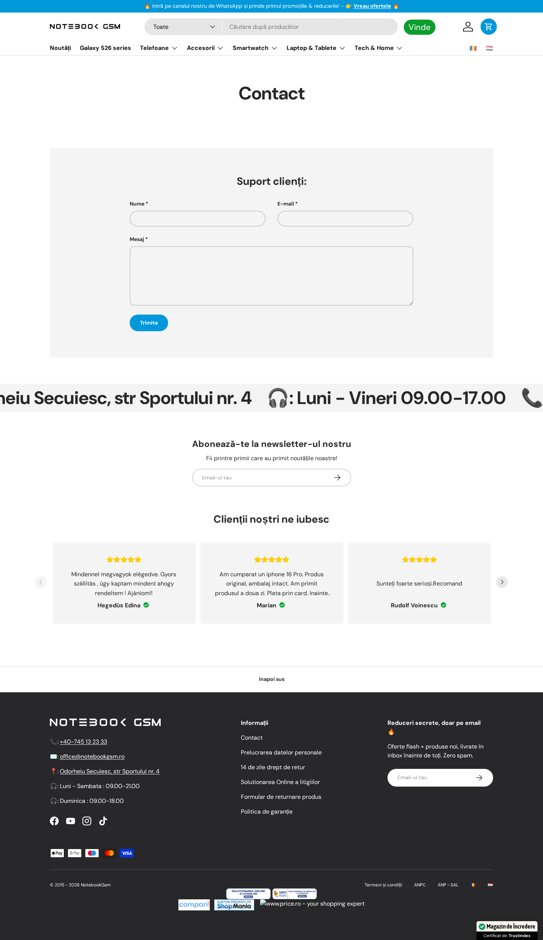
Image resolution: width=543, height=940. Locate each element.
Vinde (420, 26)
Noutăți (60, 48)
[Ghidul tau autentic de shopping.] (194, 903)
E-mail (285, 203)
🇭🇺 (489, 48)
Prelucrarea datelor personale (281, 752)
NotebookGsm (96, 885)
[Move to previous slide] (41, 583)
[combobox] (271, 26)
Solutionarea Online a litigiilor (280, 782)
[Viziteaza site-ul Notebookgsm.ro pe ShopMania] (233, 903)
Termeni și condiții (383, 885)
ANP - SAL (448, 885)
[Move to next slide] (502, 583)
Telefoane (154, 48)
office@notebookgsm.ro (92, 756)
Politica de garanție (267, 811)
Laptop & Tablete (312, 48)
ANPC (420, 885)
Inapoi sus (271, 679)
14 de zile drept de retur (273, 767)
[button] (489, 26)
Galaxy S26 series (105, 48)
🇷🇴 (473, 48)
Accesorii (201, 48)
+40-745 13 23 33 (83, 742)
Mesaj (137, 239)
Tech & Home (374, 48)
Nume (137, 203)
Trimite (149, 322)
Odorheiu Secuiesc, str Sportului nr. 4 (110, 771)
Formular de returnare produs (281, 797)
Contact (252, 738)
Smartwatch (251, 48)
